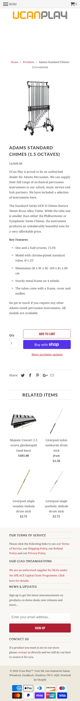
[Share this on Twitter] (22, 375)
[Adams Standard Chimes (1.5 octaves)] (40, 108)
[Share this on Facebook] (29, 375)
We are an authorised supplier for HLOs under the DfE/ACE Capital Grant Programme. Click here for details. (38, 575)
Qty (11, 335)
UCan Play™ (26, 671)
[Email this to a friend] (51, 375)
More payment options (47, 354)
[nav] (10, 4)
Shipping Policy (37, 548)
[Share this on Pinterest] (37, 375)
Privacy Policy (36, 553)
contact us (24, 652)
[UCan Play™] (40, 15)
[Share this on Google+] (44, 375)
